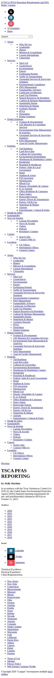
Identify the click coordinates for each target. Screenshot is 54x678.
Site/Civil (23, 63)
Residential (24, 162)
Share (10, 31)
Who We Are (25, 44)
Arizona (11, 621)
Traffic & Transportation (30, 76)
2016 (9, 537)
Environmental (26, 68)
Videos (22, 226)
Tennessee (12, 618)
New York (12, 584)
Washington (12, 629)
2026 (9, 511)
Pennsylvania (13, 597)
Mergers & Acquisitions (30, 52)
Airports (23, 207)
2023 (9, 519)
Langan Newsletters (28, 221)
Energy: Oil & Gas (28, 202)
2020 (9, 527)
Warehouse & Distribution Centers (35, 159)
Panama (11, 653)
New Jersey (12, 581)
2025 (9, 513)
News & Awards (27, 223)
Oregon (10, 602)
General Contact (27, 250)
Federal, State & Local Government (29, 168)
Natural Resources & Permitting (34, 98)
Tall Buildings (26, 148)
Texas (10, 610)
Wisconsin (12, 632)
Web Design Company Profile (21, 666)
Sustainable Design (28, 103)
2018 (9, 532)
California (12, 637)
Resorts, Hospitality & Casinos (33, 186)
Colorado (11, 624)
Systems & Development (31, 122)
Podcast (23, 229)
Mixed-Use (24, 183)
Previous (5, 463)
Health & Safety (14, 213)
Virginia (11, 605)
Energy (22, 71)
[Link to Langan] (27, 5)
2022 (9, 521)
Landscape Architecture (30, 92)
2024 (9, 516)
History (22, 50)
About (10, 42)
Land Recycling (26, 151)
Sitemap (11, 661)
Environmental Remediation (32, 156)
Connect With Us (27, 239)
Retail (22, 172)
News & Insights (15, 218)
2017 (9, 535)
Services (11, 60)
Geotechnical (25, 66)
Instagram (20, 562)
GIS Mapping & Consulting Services (30, 338)
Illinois (10, 594)
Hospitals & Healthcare (30, 164)
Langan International (29, 55)
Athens (10, 642)
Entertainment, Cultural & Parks (34, 210)
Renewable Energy (28, 197)
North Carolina (14, 626)
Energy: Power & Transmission (34, 199)
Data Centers (25, 194)
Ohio (9, 600)
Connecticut (13, 586)
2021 (9, 524)
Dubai (10, 648)
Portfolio (11, 146)
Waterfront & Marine (29, 106)
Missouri (11, 592)
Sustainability (13, 215)
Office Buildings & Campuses (33, 191)
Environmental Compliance (32, 84)
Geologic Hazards (27, 108)
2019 (9, 529)
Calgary (11, 645)
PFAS (22, 111)
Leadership (24, 47)
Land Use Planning (28, 95)
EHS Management (28, 87)
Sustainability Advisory (30, 90)
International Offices (29, 247)
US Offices (24, 245)
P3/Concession (26, 178)
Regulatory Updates (28, 231)
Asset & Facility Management (33, 143)
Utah (9, 634)
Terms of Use (13, 658)
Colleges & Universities (30, 154)
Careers (10, 234)
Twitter (18, 556)
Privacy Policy (14, 664)
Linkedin (19, 550)
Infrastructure (25, 180)
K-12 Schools (25, 189)
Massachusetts (14, 589)
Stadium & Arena (27, 175)
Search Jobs (24, 237)
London (11, 650)
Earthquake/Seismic (28, 74)
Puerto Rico (12, 640)
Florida (10, 608)
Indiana (10, 613)
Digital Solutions (27, 116)
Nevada (11, 616)
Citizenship (24, 58)
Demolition (24, 114)
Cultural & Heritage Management (35, 100)
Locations (11, 242)
